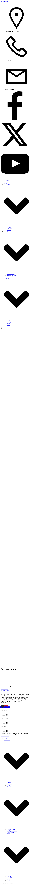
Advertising (9, 228)
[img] (16, 761)
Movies (8, 323)
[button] (4, 715)
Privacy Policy (10, 276)
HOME (5, 183)
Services (9, 227)
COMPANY (4, 710)
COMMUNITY (4, 718)
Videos (8, 325)
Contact (9, 230)
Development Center (12, 275)
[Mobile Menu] (1, 328)
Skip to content (4, 1)
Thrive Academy (11, 274)
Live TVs (9, 320)
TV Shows (9, 322)
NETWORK (4, 726)
